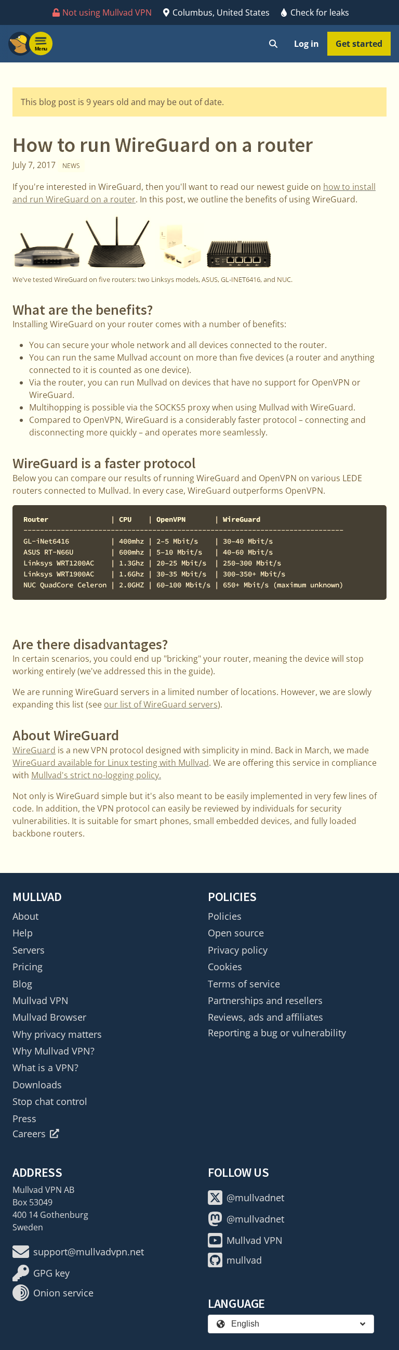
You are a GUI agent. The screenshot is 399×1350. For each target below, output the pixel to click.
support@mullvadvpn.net (88, 1251)
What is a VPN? (45, 1067)
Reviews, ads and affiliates (265, 1017)
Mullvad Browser (49, 1017)
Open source (236, 933)
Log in (306, 43)
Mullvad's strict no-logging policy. (96, 775)
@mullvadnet (255, 1197)
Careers (29, 1133)
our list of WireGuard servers (161, 704)
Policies (225, 916)
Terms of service (244, 984)
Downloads (37, 1084)
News (71, 165)
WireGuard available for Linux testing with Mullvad (110, 762)
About (25, 916)
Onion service (63, 1293)
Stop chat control (49, 1101)
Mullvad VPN (40, 1000)
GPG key (51, 1273)
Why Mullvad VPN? (53, 1051)
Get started (359, 43)
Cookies (225, 966)
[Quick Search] (273, 44)
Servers (28, 950)
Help (22, 933)
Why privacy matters (57, 1034)
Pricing (27, 966)
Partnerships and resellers (265, 1000)
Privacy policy (238, 950)
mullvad (244, 1260)
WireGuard (34, 750)
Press (24, 1118)
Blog (22, 984)
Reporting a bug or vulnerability (277, 1032)
